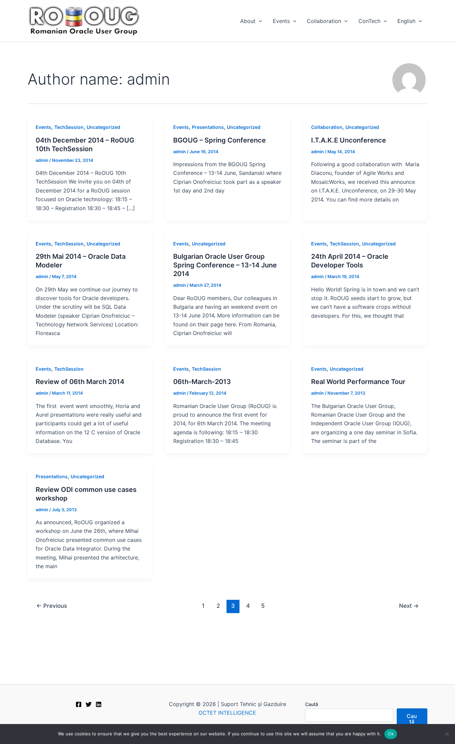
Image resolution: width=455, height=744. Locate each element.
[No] (446, 734)
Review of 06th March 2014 (80, 382)
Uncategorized (103, 127)
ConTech (369, 21)
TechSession (69, 127)
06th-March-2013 (202, 382)
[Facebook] (79, 704)
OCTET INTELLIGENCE (227, 712)
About (247, 21)
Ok (391, 733)
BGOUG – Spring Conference (219, 140)
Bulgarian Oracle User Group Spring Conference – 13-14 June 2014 (225, 265)
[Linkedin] (99, 704)
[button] (258, 21)
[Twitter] (89, 704)
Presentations (208, 127)
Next (409, 605)
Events (281, 21)
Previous (51, 605)
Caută (311, 704)
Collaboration (324, 21)
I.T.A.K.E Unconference (348, 140)
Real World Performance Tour (358, 382)
